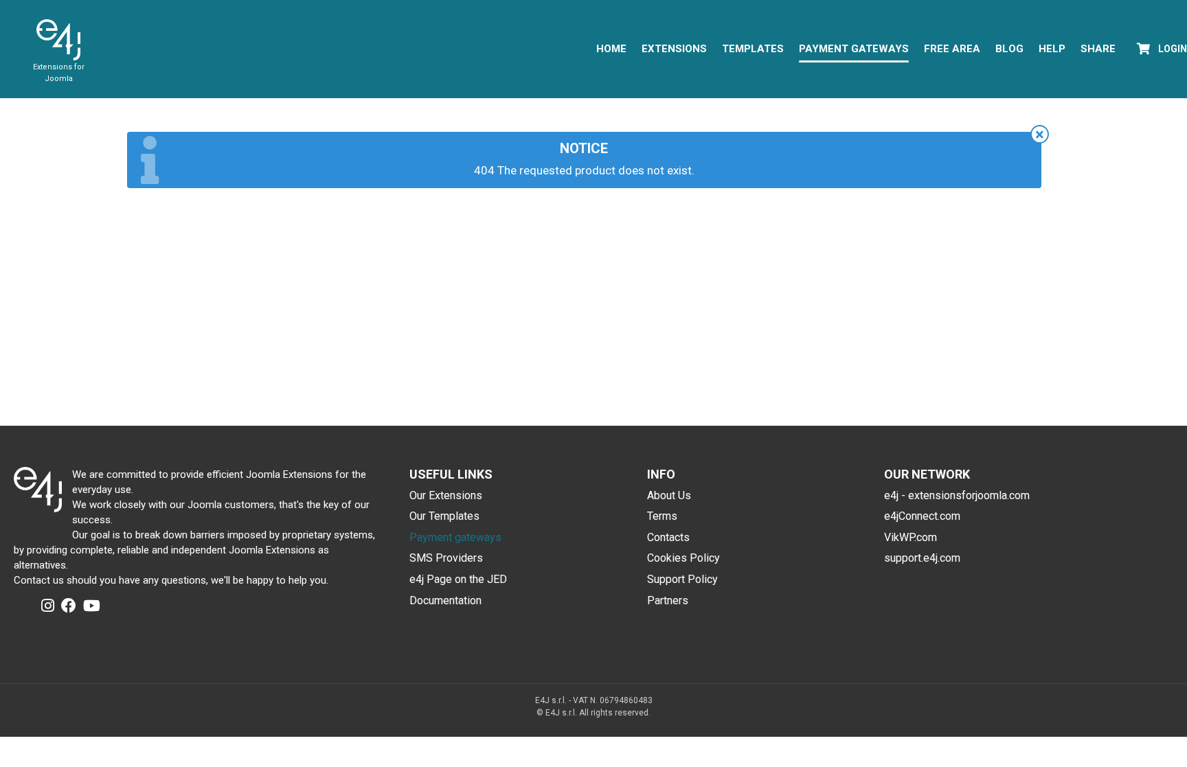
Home (611, 49)
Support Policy (682, 579)
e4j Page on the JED (458, 579)
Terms (662, 516)
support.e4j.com (922, 557)
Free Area (952, 49)
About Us (669, 495)
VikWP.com (910, 537)
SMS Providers (446, 557)
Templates (753, 49)
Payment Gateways (854, 49)
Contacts (668, 537)
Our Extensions (445, 495)
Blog (1009, 49)
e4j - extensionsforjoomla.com (957, 495)
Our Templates (444, 516)
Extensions (674, 49)
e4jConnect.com (922, 516)
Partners (667, 600)
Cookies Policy (683, 557)
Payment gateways (455, 537)
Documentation (445, 600)
